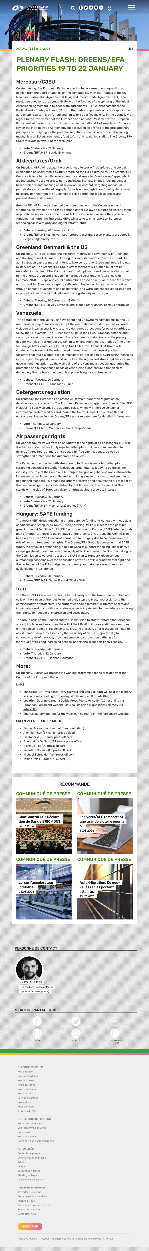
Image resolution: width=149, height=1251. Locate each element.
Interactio (30, 709)
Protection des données (52, 1238)
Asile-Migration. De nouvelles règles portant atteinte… (100, 887)
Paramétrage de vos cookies (84, 1238)
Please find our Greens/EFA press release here (65, 416)
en (131, 48)
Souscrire (30, 1226)
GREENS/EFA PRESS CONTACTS (38, 721)
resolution (66, 141)
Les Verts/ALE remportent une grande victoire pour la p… (102, 821)
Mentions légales (27, 1238)
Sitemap (108, 1238)
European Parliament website (43, 705)
